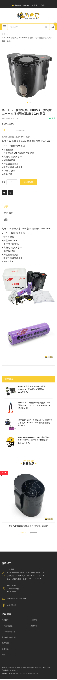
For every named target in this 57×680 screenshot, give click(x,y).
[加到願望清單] (4, 192)
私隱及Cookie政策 (9, 667)
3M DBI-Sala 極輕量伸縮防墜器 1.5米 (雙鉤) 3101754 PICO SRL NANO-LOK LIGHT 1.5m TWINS (34, 405)
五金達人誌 (14, 670)
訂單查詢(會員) (7, 626)
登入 (36, 5)
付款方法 (33, 620)
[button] (27, 102)
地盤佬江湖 (11, 605)
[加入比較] (10, 192)
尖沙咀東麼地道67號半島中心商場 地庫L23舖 (25, 572)
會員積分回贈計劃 (9, 637)
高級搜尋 (5, 670)
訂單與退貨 (21, 667)
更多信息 (8, 213)
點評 (6, 219)
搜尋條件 (30, 667)
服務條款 (33, 626)
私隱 (3, 655)
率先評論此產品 (8, 124)
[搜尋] (46, 27)
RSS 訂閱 (46, 667)
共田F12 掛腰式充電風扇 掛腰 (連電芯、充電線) (28, 526)
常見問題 (5, 649)
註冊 (43, 5)
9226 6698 (12, 592)
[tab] (28, 206)
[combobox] (25, 27)
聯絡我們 (5, 643)
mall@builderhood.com (16, 598)
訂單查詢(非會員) (8, 632)
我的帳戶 (5, 620)
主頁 (3, 34)
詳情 (6, 206)
